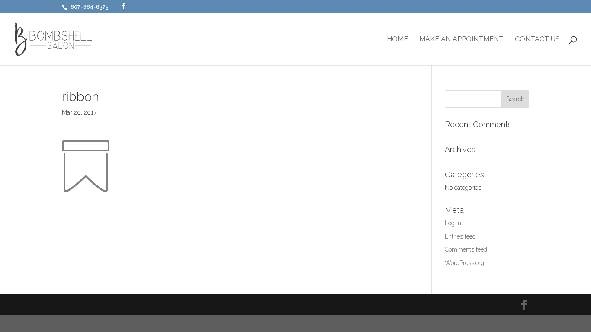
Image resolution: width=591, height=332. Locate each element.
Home (397, 39)
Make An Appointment (461, 39)
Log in (453, 223)
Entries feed (460, 236)
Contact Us (537, 39)
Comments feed (466, 249)
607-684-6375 (90, 7)
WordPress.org (464, 262)
